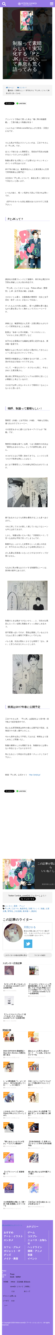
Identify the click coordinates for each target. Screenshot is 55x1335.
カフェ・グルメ (12, 1247)
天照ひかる (30, 927)
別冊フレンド (34, 908)
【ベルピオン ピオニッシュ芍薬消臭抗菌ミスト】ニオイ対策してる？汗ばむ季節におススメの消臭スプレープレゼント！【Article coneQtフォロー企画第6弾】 (39, 989)
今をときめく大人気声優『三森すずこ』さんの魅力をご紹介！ (39, 1113)
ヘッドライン (35, 1247)
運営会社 (27, 1282)
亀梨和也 (23, 908)
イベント (32, 1258)
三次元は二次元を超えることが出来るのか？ (39, 1203)
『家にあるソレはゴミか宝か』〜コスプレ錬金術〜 (13, 1142)
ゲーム (31, 1232)
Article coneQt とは (12, 1286)
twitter (18, 1276)
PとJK (7, 908)
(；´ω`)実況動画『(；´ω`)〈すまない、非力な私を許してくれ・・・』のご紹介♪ (14, 1083)
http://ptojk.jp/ (34, 774)
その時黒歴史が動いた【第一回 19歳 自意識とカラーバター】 (14, 1204)
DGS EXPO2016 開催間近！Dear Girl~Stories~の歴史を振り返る (14, 1053)
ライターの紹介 (40, 955)
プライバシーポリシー (6, 1300)
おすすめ (8, 1232)
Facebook (12, 1275)
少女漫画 (18, 911)
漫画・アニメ (19, 905)
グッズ (7, 1254)
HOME (5, 1282)
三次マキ (15, 908)
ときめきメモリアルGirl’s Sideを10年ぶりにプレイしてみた (14, 1113)
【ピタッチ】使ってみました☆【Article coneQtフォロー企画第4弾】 (14, 986)
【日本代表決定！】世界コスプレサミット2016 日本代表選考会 (40, 1143)
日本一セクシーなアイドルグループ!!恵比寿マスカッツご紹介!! (39, 1083)
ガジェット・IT (12, 1251)
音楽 (30, 1254)
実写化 (10, 911)
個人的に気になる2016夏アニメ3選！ (39, 1172)
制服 (42, 908)
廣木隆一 (26, 911)
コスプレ (32, 1236)
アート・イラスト (13, 1236)
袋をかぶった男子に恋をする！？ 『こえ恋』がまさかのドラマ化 (39, 1053)
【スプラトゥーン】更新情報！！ (13, 1172)
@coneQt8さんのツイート (12, 1225)
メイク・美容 (11, 1258)
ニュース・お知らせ (37, 1241)
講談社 (34, 911)
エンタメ (9, 905)
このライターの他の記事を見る (15, 955)
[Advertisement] (27, 829)
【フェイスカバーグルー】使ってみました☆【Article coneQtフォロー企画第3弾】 (14, 1016)
